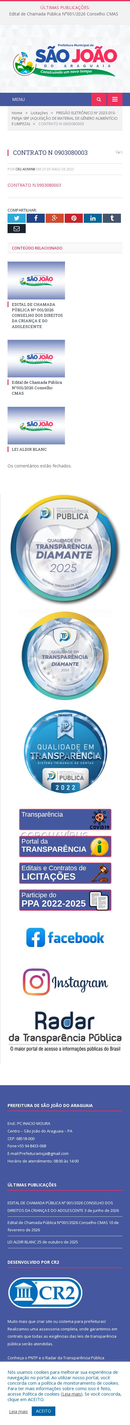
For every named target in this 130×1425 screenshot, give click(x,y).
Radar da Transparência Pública (74, 1357)
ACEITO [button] (43, 1411)
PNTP (33, 1357)
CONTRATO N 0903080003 (34, 185)
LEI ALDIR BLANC (29, 449)
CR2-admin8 (25, 169)
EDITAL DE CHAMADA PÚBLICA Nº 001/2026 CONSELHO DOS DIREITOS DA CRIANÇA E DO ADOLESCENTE (37, 315)
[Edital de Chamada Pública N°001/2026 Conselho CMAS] (36, 358)
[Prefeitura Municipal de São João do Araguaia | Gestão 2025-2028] (65, 59)
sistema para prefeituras (82, 1321)
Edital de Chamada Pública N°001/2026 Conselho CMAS (63, 14)
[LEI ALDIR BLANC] (36, 425)
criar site (44, 1321)
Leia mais (71, 1394)
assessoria (49, 1329)
